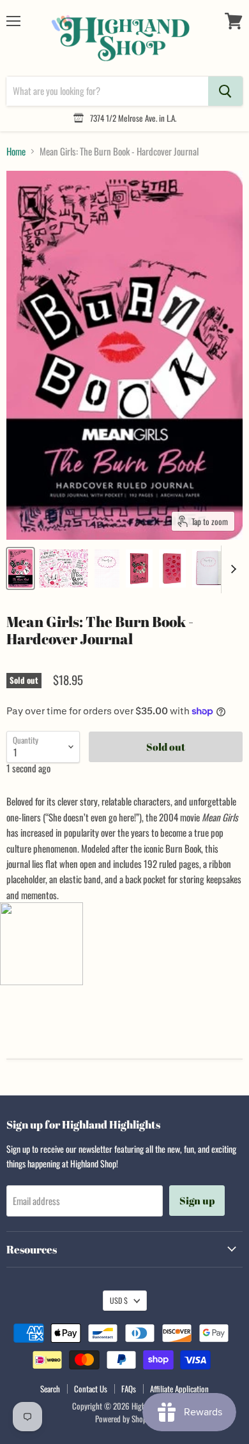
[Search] (225, 91)
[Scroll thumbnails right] (231, 569)
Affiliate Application (179, 1388)
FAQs (128, 1388)
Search (50, 1388)
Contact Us (90, 1388)
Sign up (197, 1201)
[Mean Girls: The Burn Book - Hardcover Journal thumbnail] (20, 568)
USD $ (119, 1300)
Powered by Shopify (125, 1418)
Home (16, 151)
